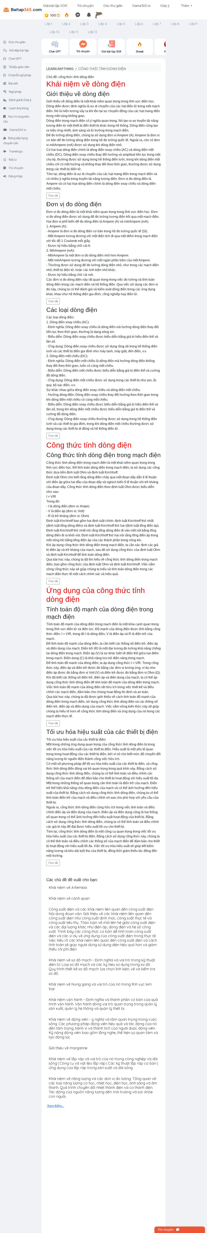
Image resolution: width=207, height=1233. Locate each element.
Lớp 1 (48, 24)
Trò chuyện (85, 5)
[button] (100, 15)
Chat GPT (15, 58)
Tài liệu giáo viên (19, 67)
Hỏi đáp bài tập (19, 50)
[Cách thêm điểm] (58, 15)
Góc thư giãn (113, 5)
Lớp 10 (54, 32)
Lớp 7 (157, 24)
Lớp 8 (175, 24)
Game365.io (141, 5)
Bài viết (13, 83)
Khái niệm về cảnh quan (69, 898)
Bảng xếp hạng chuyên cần (15, 140)
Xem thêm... (55, 1106)
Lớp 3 (84, 24)
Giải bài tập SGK (55, 5)
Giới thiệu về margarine (68, 1048)
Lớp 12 (92, 32)
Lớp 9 (193, 24)
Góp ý (164, 5)
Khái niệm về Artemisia (68, 887)
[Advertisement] (186, 99)
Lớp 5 (121, 24)
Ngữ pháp (15, 91)
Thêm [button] (185, 5)
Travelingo (15, 151)
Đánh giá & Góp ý (20, 100)
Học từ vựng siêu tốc (16, 119)
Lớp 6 (139, 24)
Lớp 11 (73, 32)
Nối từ (12, 159)
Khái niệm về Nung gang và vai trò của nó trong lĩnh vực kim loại (100, 986)
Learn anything (60, 69)
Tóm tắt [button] (53, 195)
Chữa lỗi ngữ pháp (19, 75)
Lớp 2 (66, 24)
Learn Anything (18, 108)
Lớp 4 (102, 24)
